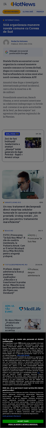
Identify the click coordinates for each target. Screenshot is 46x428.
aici (39, 372)
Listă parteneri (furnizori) (12, 416)
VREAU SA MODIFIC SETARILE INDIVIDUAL (23, 424)
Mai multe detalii (23, 355)
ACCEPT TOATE (23, 421)
